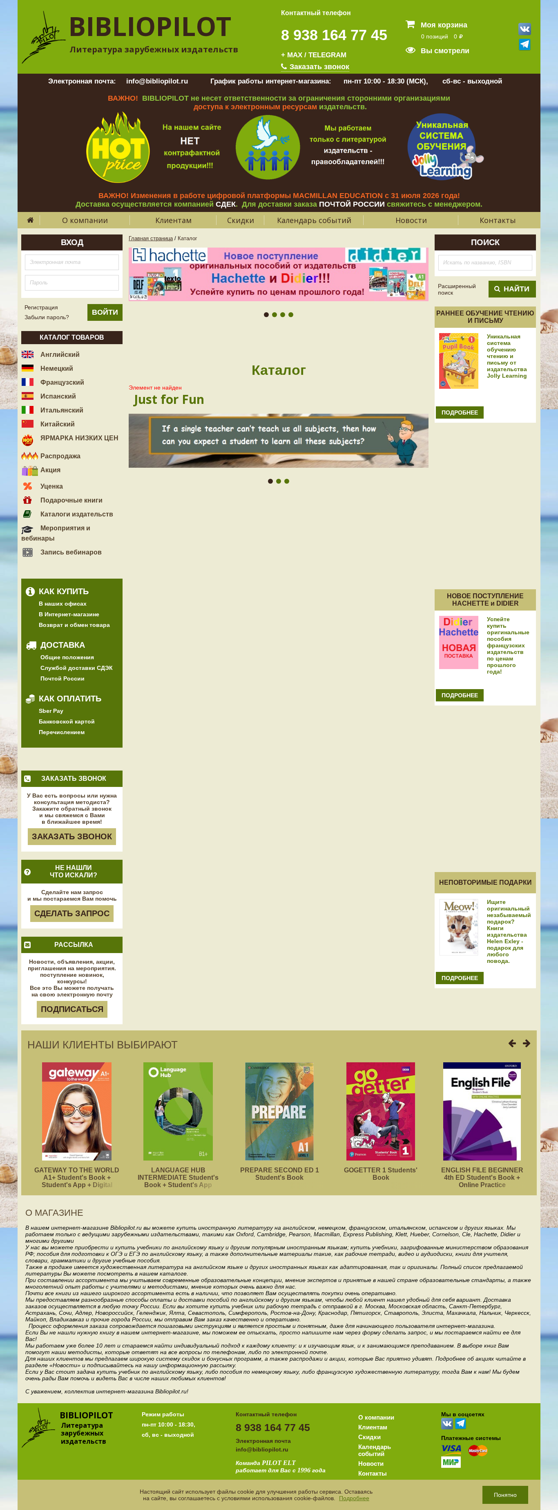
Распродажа (59, 456)
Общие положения (67, 657)
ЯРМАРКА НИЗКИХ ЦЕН (78, 438)
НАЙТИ (516, 289)
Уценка (51, 486)
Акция (49, 470)
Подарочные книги (71, 500)
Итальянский (61, 410)
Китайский (57, 424)
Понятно (505, 1495)
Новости (411, 220)
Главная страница (151, 238)
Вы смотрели (444, 51)
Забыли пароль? (47, 317)
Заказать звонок (318, 67)
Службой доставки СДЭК (76, 668)
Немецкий (56, 368)
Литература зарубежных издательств (153, 49)
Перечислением (62, 732)
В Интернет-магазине (69, 614)
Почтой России (62, 678)
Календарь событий (314, 220)
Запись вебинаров (70, 552)
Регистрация (41, 307)
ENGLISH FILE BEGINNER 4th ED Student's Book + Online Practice (482, 1177)
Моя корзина (443, 25)
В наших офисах (63, 603)
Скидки (240, 220)
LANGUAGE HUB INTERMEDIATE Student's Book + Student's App (178, 1177)
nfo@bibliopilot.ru (262, 1449)
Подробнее (354, 1498)
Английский (59, 354)
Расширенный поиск (457, 289)
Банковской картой (67, 721)
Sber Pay (51, 711)
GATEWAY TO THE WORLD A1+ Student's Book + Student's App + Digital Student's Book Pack (76, 1181)
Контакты (498, 220)
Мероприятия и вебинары (55, 533)
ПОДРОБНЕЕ (460, 412)
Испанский (57, 396)
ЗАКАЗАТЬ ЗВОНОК (72, 836)
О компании (85, 220)
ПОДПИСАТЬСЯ (72, 1009)
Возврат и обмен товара (74, 625)
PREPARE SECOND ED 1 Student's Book (279, 1174)
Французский (61, 382)
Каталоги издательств (76, 514)
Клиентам (173, 220)
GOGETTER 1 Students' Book (380, 1174)
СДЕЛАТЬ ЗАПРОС (71, 913)
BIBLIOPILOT (149, 26)
